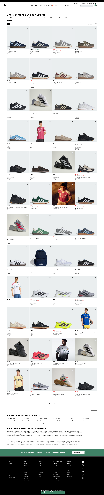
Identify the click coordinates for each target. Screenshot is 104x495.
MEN (32, 5)
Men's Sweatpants (87, 420)
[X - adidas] (88, 468)
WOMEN (36, 5)
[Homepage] (4, 5)
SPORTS (61, 5)
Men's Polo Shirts (86, 423)
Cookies (47, 490)
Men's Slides (70, 423)
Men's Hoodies (40, 420)
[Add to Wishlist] (27, 28)
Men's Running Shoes (41, 423)
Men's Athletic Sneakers (12, 423)
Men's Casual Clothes (87, 418)
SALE (56, 5)
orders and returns (84, 3)
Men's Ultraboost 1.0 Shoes (12, 420)
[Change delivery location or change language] (100, 3)
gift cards (90, 3)
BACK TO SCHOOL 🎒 (48, 5)
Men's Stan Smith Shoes (42, 418)
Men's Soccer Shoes (26, 420)
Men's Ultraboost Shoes (57, 420)
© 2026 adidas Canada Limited (52, 493)
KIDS (41, 5)
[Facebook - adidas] (88, 462)
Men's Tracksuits (25, 418)
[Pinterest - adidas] (88, 471)
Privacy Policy (52, 490)
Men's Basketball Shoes (27, 423)
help (80, 3)
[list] (47, 24)
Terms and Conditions (59, 490)
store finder (76, 3)
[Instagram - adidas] (88, 465)
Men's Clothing (71, 418)
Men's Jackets (55, 423)
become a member (96, 3)
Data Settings (43, 490)
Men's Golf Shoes (71, 420)
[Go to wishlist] (97, 5)
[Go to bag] (100, 5)
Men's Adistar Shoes (11, 418)
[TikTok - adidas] (88, 475)
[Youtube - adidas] (88, 478)
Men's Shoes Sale (56, 418)
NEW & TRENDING (69, 5)
